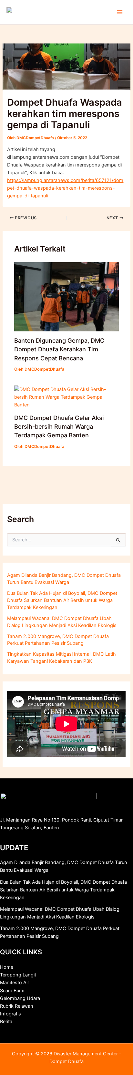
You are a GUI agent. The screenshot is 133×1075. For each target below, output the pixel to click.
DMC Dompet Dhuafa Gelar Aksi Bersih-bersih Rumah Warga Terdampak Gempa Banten (59, 426)
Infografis (10, 1014)
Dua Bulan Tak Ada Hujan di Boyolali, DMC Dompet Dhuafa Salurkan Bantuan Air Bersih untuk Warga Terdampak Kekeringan (62, 600)
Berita (6, 1021)
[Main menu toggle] (120, 12)
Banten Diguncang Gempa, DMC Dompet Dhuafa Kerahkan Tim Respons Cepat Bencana (59, 349)
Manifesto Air (14, 982)
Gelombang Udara (20, 998)
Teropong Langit (18, 975)
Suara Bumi (12, 991)
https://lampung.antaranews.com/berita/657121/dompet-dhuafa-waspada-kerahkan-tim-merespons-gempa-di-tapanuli (65, 188)
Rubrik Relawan (16, 1006)
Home (6, 967)
